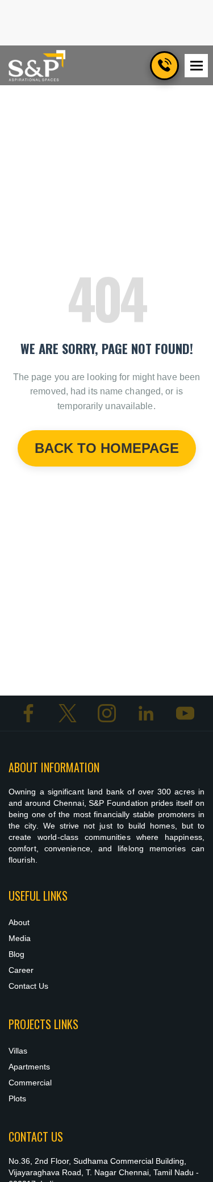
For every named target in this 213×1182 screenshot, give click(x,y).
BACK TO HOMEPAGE (107, 448)
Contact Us (28, 985)
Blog (16, 954)
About (19, 922)
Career (21, 970)
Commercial (30, 1082)
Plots (17, 1098)
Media (20, 938)
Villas (18, 1050)
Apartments (29, 1066)
